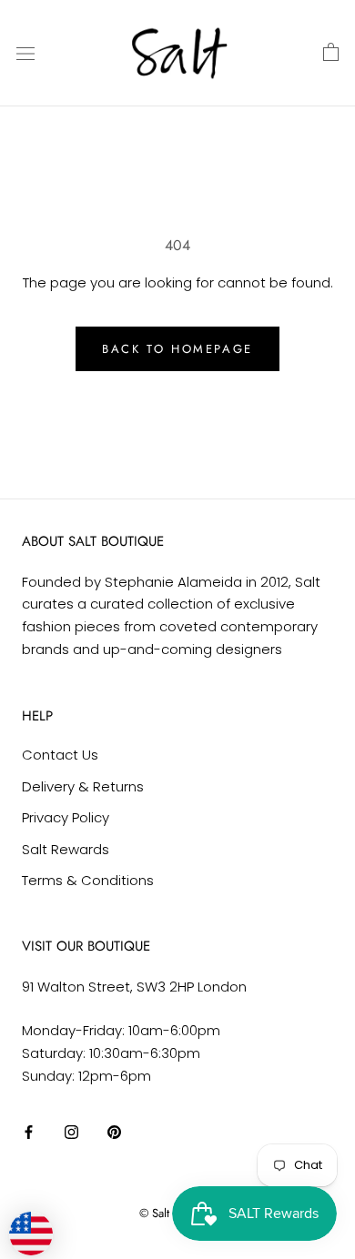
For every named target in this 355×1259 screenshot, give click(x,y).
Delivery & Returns (83, 786)
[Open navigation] (25, 52)
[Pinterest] (114, 1131)
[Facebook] (29, 1131)
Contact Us (60, 754)
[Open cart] (331, 53)
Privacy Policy (65, 817)
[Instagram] (71, 1131)
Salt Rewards (65, 849)
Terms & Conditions (88, 880)
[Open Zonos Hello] (40, 1224)
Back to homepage (177, 349)
